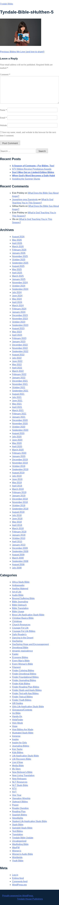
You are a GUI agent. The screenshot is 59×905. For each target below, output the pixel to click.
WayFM (15, 847)
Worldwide (17, 857)
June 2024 (17, 296)
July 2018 (17, 515)
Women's (16, 851)
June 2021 (17, 400)
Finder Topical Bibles (22, 697)
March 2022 (18, 371)
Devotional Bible (20, 647)
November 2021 (20, 384)
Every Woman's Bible (22, 664)
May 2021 (17, 404)
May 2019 (17, 482)
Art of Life (16, 592)
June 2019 (17, 479)
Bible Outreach (19, 605)
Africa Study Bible (21, 582)
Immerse (16, 736)
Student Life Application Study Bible (29, 821)
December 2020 (20, 420)
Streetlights (17, 818)
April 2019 (17, 486)
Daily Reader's (19, 634)
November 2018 (20, 502)
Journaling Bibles (20, 746)
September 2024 (20, 289)
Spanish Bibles (19, 815)
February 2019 (19, 492)
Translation (17, 834)
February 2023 (19, 338)
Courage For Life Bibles (23, 631)
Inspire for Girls (19, 742)
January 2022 (18, 377)
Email (3, 118)
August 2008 (18, 564)
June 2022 (17, 361)
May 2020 (17, 443)
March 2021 (18, 410)
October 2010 (18, 538)
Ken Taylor (17, 749)
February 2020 (19, 453)
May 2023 (17, 332)
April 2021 (17, 407)
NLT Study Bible (20, 785)
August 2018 (18, 512)
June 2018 (17, 518)
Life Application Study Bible (25, 756)
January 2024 (18, 312)
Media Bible (18, 765)
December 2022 (20, 345)
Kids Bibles (17, 752)
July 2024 (17, 292)
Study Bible (17, 824)
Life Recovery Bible (21, 759)
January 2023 (18, 341)
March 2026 (18, 246)
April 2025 (17, 273)
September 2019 (20, 469)
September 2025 (20, 263)
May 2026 (17, 240)
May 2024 (17, 299)
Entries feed (18, 878)
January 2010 (18, 545)
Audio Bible (17, 595)
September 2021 (20, 391)
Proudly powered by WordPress (18, 895)
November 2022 (20, 348)
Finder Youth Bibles (21, 700)
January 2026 (18, 253)
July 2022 (17, 358)
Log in (15, 875)
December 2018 (20, 499)
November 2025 (20, 256)
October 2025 (18, 259)
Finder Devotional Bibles (24, 674)
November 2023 (20, 318)
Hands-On (17, 716)
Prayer (15, 805)
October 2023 (18, 322)
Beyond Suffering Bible (23, 598)
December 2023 (20, 315)
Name (3, 110)
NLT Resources (19, 782)
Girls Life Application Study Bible (28, 706)
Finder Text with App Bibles (25, 693)
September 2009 (20, 551)
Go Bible (16, 713)
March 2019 (18, 489)
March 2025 (18, 276)
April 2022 (17, 368)
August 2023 (18, 328)
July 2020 (17, 436)
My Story (16, 769)
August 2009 (18, 555)
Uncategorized (19, 841)
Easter (15, 654)
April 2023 (17, 335)
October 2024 (18, 286)
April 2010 (17, 541)
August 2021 (18, 394)
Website (3, 125)
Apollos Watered (20, 588)
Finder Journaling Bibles (24, 680)
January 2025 (18, 279)
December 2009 (20, 548)
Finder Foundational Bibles (25, 677)
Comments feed (19, 881)
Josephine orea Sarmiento (25, 199)
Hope (14, 726)
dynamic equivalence (22, 651)
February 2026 (19, 250)
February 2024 (19, 309)
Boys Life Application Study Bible (28, 615)
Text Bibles (17, 831)
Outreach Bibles (20, 801)
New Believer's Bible (22, 772)
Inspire (15, 739)
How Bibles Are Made (22, 729)
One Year (16, 795)
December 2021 (20, 381)
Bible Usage (18, 611)
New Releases (19, 779)
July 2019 (17, 476)
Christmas (17, 621)
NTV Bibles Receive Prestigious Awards (31, 169)
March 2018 (18, 528)
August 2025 (18, 266)
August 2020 (18, 433)
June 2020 (17, 440)
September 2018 (20, 509)
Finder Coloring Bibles (23, 670)
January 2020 (18, 456)
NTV (14, 788)
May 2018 (17, 522)
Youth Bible (17, 861)
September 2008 (20, 561)
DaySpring (17, 641)
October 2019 (18, 466)
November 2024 (20, 282)
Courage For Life (20, 628)
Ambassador (18, 585)
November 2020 (20, 423)
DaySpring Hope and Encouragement (30, 644)
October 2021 (18, 387)
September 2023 (20, 325)
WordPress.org (19, 885)
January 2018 (18, 535)
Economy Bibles (20, 657)
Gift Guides (17, 703)
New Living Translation (23, 775)
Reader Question (20, 808)
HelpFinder (17, 720)
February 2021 (19, 414)
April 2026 (17, 243)
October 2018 (18, 505)
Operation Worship (21, 798)
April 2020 (17, 446)
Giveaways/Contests (22, 710)
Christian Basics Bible (23, 618)
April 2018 (17, 525)
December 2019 (20, 459)
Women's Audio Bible (22, 854)
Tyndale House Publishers (30, 899)
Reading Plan (19, 811)
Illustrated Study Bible (22, 733)
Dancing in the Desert (22, 638)
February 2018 (19, 532)
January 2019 (18, 496)
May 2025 (17, 269)
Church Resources (21, 624)
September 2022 (20, 351)
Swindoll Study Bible (22, 828)
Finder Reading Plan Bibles (25, 687)
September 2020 (20, 430)
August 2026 (18, 237)
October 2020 (18, 427)
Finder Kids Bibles (21, 683)
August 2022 (18, 355)
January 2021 (18, 417)
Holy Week (17, 723)
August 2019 (18, 473)
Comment (5, 74)
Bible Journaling (20, 602)
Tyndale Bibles (6, 4)
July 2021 (17, 397)
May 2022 (17, 364)
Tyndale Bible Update (22, 838)
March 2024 (18, 305)
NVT (14, 792)
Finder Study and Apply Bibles (27, 690)
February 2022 (19, 374)
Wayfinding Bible (20, 844)
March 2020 (18, 450)
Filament (16, 667)
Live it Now (17, 762)
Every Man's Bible (21, 661)
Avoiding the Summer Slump (26, 179)
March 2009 (18, 558)
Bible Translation (20, 608)
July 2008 (17, 568)
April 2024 (17, 302)
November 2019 (20, 463)
